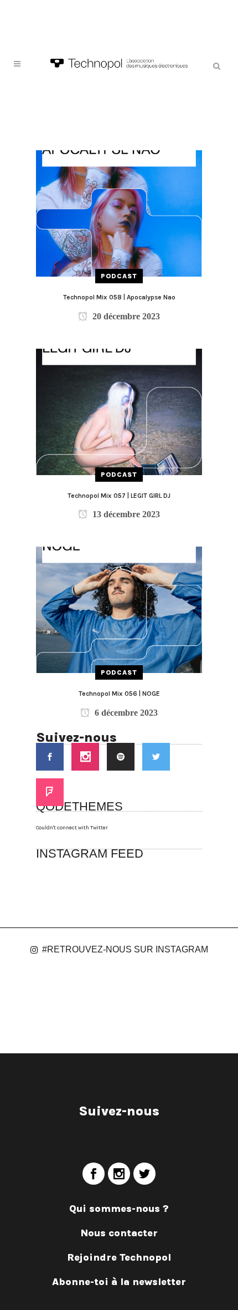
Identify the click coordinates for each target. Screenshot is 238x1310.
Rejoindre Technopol (119, 1257)
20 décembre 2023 (125, 316)
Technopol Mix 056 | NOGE (119, 693)
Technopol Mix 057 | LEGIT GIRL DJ (119, 495)
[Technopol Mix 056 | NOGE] (119, 609)
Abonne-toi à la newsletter (119, 1282)
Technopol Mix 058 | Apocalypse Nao (119, 297)
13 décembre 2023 (125, 514)
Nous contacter (119, 1233)
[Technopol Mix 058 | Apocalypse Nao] (119, 213)
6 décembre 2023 (125, 712)
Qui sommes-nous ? (119, 1208)
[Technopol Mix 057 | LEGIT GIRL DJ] (119, 411)
